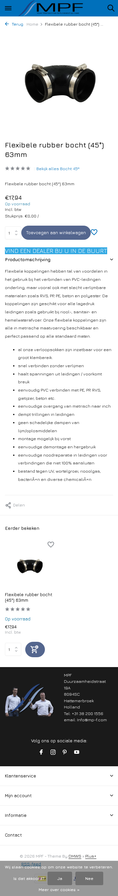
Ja (59, 878)
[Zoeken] (110, 8)
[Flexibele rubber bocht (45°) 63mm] (29, 565)
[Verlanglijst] (94, 233)
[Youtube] (76, 752)
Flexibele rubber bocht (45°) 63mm (28, 597)
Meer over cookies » (59, 889)
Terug (16, 24)
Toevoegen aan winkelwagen (56, 232)
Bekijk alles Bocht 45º (57, 168)
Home (32, 24)
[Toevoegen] (35, 649)
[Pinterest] (65, 752)
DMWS (75, 856)
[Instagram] (53, 752)
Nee (89, 878)
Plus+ (90, 856)
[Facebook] (41, 752)
